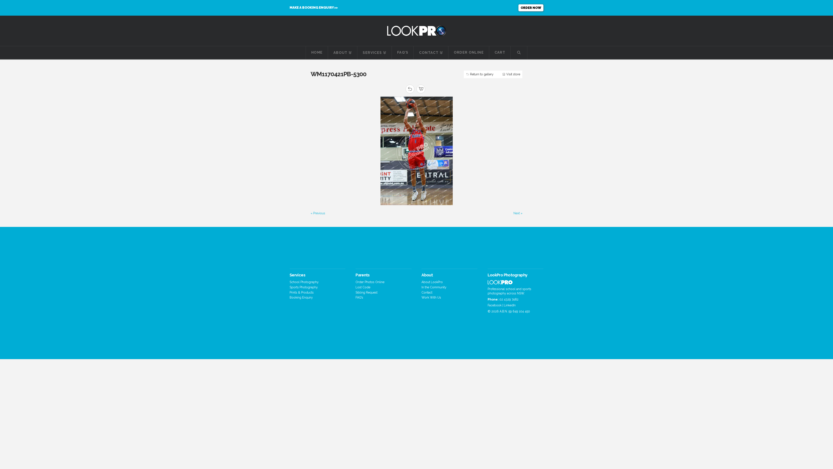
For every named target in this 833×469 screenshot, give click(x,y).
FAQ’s (359, 297)
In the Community (433, 287)
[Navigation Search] (519, 52)
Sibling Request (366, 292)
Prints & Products (302, 292)
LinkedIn (510, 305)
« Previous (318, 213)
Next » (517, 213)
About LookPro (432, 282)
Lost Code (363, 287)
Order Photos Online (370, 282)
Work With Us (431, 297)
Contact (426, 292)
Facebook (495, 305)
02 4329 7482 (508, 299)
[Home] (500, 283)
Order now (531, 8)
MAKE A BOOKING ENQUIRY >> (314, 8)
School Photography (304, 282)
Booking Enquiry (301, 297)
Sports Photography (304, 287)
